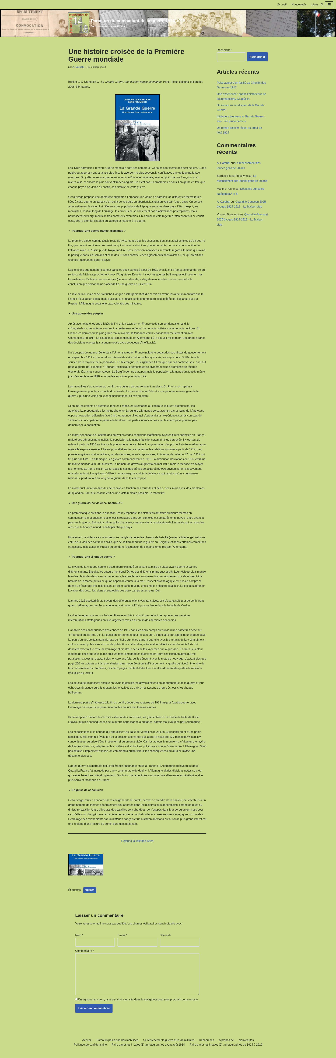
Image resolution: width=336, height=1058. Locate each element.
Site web (165, 935)
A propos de (226, 1040)
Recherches (206, 1040)
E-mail (122, 935)
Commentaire (84, 950)
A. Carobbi (78, 66)
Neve (71, 1053)
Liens (315, 4)
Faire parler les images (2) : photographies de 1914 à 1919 (226, 1044)
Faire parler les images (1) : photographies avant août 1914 (148, 1044)
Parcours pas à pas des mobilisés (117, 1040)
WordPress (100, 1053)
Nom (79, 935)
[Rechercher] (322, 4)
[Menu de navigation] (329, 4)
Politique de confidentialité (90, 1044)
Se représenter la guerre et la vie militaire (168, 1040)
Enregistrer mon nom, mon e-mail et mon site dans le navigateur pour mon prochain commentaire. (138, 999)
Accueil (282, 4)
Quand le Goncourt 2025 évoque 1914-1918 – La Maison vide (242, 219)
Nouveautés (299, 4)
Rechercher (224, 49)
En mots (89, 890)
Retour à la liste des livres (137, 840)
